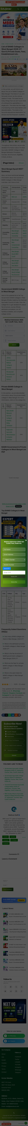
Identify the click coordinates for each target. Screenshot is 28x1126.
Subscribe (14, 582)
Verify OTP (14, 576)
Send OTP (7, 568)
